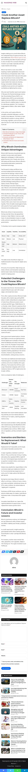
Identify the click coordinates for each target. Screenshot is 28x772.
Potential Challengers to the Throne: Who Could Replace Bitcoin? (13, 134)
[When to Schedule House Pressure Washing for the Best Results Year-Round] (5, 751)
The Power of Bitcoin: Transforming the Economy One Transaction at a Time (21, 589)
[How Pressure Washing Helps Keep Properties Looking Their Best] (5, 736)
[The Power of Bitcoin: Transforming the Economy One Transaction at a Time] (21, 581)
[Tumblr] (14, 552)
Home (4, 9)
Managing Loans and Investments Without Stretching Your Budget (17, 711)
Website (3, 655)
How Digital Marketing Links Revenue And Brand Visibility (19, 690)
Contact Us (18, 766)
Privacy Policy (10, 766)
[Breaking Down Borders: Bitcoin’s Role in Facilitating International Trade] (7, 581)
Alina (5, 21)
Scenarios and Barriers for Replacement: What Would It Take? (13, 138)
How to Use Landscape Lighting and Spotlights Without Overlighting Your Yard (18, 682)
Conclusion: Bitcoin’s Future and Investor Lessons (13, 141)
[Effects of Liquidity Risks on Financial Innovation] (7, 600)
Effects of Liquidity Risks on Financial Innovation (6, 606)
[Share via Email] (21, 552)
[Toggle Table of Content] (23, 129)
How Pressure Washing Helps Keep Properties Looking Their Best (17, 735)
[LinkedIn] (10, 552)
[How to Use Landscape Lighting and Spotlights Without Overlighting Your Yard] (5, 681)
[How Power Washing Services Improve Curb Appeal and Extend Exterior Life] (5, 726)
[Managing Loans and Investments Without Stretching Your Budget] (5, 711)
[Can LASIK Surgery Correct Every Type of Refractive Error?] (5, 719)
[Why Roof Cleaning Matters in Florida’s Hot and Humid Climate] (5, 743)
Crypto (8, 9)
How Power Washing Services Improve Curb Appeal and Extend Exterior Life (18, 727)
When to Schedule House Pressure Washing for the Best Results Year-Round (18, 750)
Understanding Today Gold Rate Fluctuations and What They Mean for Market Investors (20, 608)
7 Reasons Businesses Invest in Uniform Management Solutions (17, 703)
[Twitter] (6, 552)
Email (3, 649)
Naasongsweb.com (7, 761)
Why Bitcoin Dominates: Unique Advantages (14, 132)
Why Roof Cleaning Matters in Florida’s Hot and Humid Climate (19, 742)
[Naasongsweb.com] (10, 2)
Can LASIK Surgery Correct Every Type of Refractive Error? (18, 718)
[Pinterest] (17, 552)
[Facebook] (3, 552)
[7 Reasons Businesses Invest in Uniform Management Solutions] (5, 704)
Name (3, 644)
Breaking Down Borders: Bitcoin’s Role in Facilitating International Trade (7, 589)
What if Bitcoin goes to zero (18, 57)
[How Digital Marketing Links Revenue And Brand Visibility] (5, 691)
